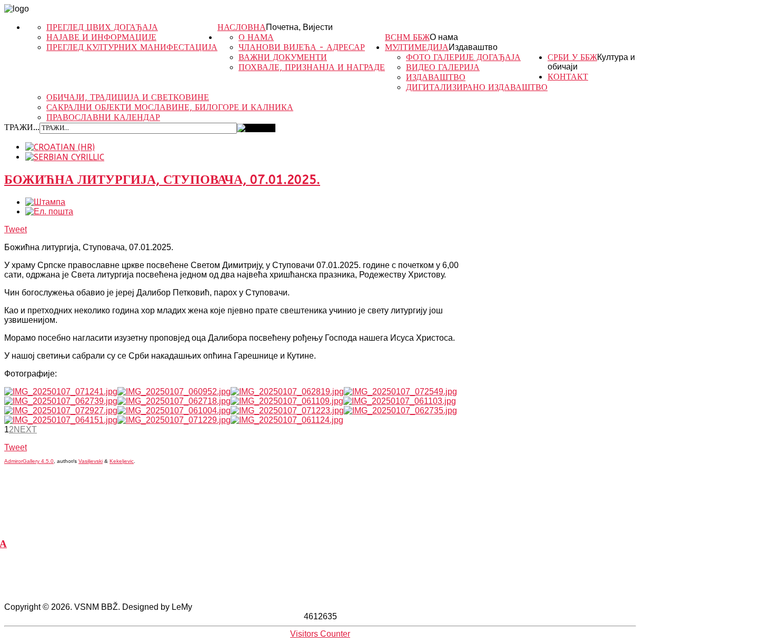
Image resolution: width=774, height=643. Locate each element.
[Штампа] (45, 201)
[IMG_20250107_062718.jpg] (174, 401)
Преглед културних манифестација (131, 47)
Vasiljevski (90, 461)
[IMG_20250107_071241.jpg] (60, 391)
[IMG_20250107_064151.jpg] (60, 420)
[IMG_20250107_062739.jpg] (60, 401)
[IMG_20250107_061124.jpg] (287, 420)
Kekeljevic (122, 461)
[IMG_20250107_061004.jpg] (174, 410)
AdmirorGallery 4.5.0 (29, 461)
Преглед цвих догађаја (102, 27)
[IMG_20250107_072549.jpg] (400, 391)
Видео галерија (443, 67)
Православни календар (103, 117)
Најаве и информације (101, 37)
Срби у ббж (572, 57)
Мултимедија (417, 47)
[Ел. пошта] (49, 211)
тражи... (21, 127)
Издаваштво (473, 47)
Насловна (241, 27)
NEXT (25, 429)
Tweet (15, 229)
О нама (444, 37)
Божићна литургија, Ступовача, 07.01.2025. (162, 179)
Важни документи (283, 57)
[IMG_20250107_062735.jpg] (400, 410)
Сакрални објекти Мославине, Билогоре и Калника (169, 107)
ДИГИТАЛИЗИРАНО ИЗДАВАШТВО (477, 87)
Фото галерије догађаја (463, 57)
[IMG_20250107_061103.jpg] (399, 401)
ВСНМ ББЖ (407, 37)
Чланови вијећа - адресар (302, 47)
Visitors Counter (320, 633)
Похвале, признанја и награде (312, 67)
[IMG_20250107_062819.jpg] (287, 391)
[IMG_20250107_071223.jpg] (287, 410)
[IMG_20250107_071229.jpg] (174, 420)
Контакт (568, 77)
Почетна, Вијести (299, 27)
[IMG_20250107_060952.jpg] (174, 391)
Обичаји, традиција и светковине (127, 97)
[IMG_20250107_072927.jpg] (60, 410)
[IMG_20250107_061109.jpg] (287, 401)
